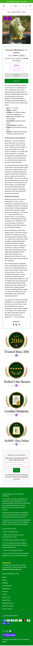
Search (4, 577)
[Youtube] (10, 631)
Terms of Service (7, 609)
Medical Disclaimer (8, 606)
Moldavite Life (17, 639)
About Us (5, 591)
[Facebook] (3, 631)
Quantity (16, 65)
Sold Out (16, 75)
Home (8, 12)
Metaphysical (6, 588)
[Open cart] (30, 6)
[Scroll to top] (29, 641)
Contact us (16, 321)
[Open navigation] (3, 6)
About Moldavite (7, 586)
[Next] (9, 18)
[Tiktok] (8, 631)
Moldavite (5, 583)
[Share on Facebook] (13, 325)
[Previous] (5, 18)
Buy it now (16, 81)
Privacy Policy (6, 597)
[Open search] (24, 6)
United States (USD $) (11, 615)
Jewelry (4, 580)
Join (16, 470)
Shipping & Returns (7, 603)
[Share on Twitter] (16, 325)
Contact (4, 594)
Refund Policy (6, 600)
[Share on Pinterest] (19, 325)
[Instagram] (5, 631)
